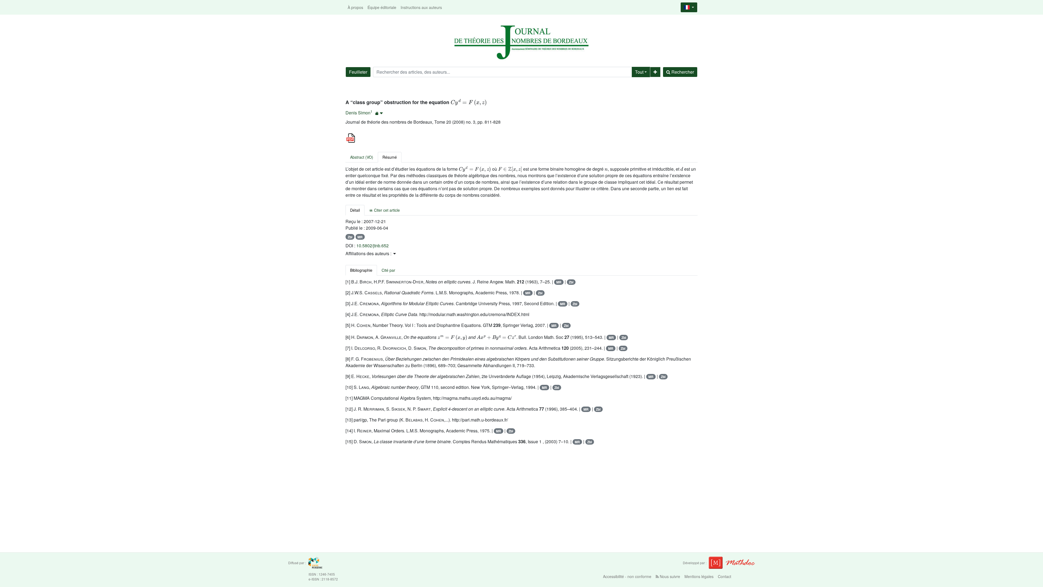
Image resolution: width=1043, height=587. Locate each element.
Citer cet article (386, 210)
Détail (355, 210)
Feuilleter (358, 72)
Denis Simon (357, 113)
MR (360, 237)
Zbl (350, 237)
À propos (355, 7)
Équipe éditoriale (381, 7)
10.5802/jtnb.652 (372, 245)
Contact (724, 576)
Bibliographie (361, 270)
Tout (639, 72)
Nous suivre (669, 576)
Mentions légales (699, 576)
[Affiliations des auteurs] (379, 113)
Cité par (388, 270)
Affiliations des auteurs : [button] (368, 253)
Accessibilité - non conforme (627, 576)
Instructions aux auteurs (421, 7)
